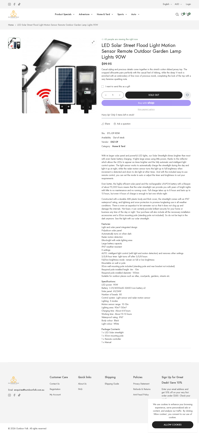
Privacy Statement (141, 383)
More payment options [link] (146, 109)
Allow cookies (173, 424)
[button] (188, 14)
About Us (82, 383)
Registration (55, 389)
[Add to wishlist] (187, 95)
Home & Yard (118, 146)
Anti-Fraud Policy (141, 394)
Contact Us (55, 383)
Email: (26, 389)
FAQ (80, 389)
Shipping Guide (112, 383)
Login (188, 4)
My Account (55, 394)
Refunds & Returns (142, 389)
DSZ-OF (114, 141)
